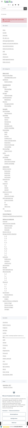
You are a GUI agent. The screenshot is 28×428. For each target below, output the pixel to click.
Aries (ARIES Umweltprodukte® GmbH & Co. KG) (13, 336)
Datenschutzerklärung (14, 410)
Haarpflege (5, 115)
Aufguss (6, 299)
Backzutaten (7, 171)
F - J (5, 276)
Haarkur (6, 119)
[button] (13, 4)
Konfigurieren (14, 418)
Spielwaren (5, 79)
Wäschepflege (7, 106)
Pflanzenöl (5, 282)
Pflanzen (5, 87)
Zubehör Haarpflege (9, 128)
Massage (5, 267)
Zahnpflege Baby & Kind (10, 77)
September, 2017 (7, 385)
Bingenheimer (6, 350)
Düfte (5, 134)
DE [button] (8, 5)
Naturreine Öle (8, 227)
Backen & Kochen (7, 169)
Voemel (4, 342)
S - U (5, 253)
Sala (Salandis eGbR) (8, 374)
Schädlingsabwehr (7, 97)
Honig (5, 181)
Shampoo (6, 123)
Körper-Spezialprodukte (10, 140)
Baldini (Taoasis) (7, 325)
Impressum (5, 410)
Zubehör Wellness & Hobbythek (10, 301)
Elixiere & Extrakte (8, 200)
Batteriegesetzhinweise (8, 59)
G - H (5, 242)
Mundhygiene (7, 159)
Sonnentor (5, 322)
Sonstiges (6, 309)
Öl (5, 202)
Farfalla (4, 333)
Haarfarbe (6, 117)
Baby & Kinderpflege (8, 75)
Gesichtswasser (8, 113)
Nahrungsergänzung (8, 198)
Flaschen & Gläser (8, 305)
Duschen (6, 136)
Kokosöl (6, 187)
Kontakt (4, 32)
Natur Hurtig (6, 372)
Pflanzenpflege (7, 89)
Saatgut (6, 91)
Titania (4, 356)
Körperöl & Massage (9, 144)
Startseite (5, 35)
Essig (5, 185)
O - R (5, 250)
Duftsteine (6, 261)
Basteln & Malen (8, 81)
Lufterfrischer (7, 263)
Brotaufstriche (6, 179)
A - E (5, 273)
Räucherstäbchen (8, 294)
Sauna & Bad (6, 296)
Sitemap (5, 54)
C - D (5, 238)
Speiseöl (6, 190)
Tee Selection (7, 210)
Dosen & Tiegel (8, 303)
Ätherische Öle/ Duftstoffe (9, 223)
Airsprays (5, 221)
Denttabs (5, 330)
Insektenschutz (8, 138)
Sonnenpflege (7, 147)
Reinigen (5, 93)
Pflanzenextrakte (7, 271)
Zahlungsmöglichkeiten (8, 40)
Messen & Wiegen (8, 307)
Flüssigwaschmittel (9, 103)
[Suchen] (25, 8)
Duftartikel (5, 257)
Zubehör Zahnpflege (9, 163)
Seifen (4, 153)
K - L (5, 246)
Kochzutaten (7, 177)
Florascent (5, 353)
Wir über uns (6, 38)
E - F (5, 240)
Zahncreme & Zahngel (9, 161)
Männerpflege (6, 149)
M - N (5, 248)
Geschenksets (6, 265)
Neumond (5, 364)
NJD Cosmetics (6, 366)
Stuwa (4, 348)
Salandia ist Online (7, 387)
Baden (6, 132)
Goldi (4, 340)
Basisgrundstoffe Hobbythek (9, 234)
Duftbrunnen (7, 259)
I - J (5, 244)
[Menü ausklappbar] (2, 1)
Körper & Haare (8, 151)
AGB (4, 51)
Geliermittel (7, 175)
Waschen (5, 101)
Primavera (5, 345)
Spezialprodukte (8, 126)
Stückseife (6, 155)
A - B (5, 236)
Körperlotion (7, 142)
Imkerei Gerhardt (7, 358)
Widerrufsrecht (6, 62)
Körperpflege (6, 130)
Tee (3, 208)
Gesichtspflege (6, 111)
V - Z (5, 255)
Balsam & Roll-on (7, 232)
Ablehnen (14, 422)
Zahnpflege (5, 157)
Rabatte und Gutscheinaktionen (10, 43)
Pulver (5, 204)
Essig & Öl (5, 183)
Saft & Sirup (7, 206)
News (4, 30)
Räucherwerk (6, 292)
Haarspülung (7, 121)
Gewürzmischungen (9, 196)
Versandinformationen (8, 46)
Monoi (4, 369)
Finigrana (5, 327)
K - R (5, 278)
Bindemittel (7, 173)
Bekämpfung (7, 99)
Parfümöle (6, 229)
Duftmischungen (8, 225)
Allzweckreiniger (8, 95)
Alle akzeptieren (14, 414)
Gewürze (6, 194)
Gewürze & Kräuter (7, 192)
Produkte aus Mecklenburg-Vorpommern (12, 216)
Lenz (4, 361)
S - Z (5, 280)
